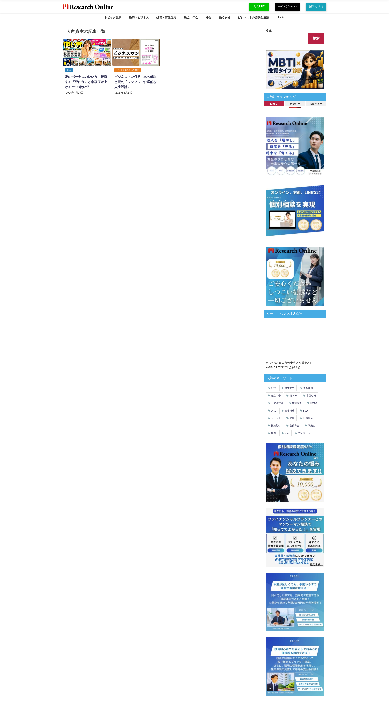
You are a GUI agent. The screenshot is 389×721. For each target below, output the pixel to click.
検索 (269, 30)
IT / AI (281, 17)
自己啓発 (311, 395)
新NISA (294, 395)
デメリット (304, 433)
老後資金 (294, 425)
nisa (287, 433)
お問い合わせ (316, 6)
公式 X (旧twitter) (287, 6)
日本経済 (308, 418)
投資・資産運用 (166, 17)
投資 (273, 433)
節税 (292, 418)
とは (273, 410)
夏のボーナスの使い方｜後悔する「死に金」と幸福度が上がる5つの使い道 (86, 81)
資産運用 (308, 388)
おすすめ (289, 388)
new (305, 410)
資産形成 (289, 410)
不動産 (311, 425)
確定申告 (276, 395)
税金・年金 (191, 17)
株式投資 (297, 403)
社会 (208, 17)
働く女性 (224, 17)
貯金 (273, 388)
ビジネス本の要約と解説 (253, 17)
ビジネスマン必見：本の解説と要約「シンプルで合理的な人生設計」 (135, 81)
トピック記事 (112, 17)
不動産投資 (277, 403)
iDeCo (313, 403)
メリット (276, 418)
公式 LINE (259, 6)
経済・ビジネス (139, 17)
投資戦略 (276, 425)
